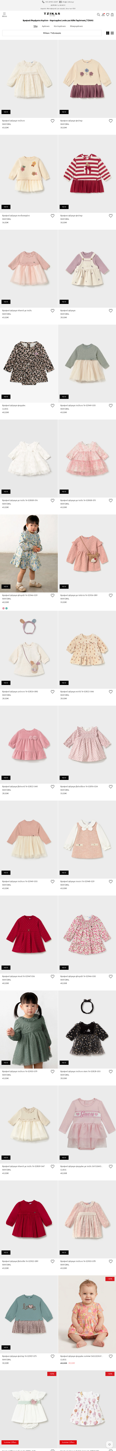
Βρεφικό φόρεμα (67, 310)
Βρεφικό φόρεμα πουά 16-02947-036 (18, 976)
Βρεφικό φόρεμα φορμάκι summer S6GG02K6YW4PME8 (82, 1356)
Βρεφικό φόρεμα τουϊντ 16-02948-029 (77, 881)
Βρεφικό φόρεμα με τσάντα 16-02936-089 (78, 595)
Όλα (35, 26)
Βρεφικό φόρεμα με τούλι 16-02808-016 (20, 500)
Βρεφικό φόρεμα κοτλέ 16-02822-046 (77, 691)
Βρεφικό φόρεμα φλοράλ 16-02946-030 (78, 976)
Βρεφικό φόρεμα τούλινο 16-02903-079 (19, 1071)
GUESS (5, 409)
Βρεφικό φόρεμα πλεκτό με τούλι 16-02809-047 (23, 1166)
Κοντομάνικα (60, 26)
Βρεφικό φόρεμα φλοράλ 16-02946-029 (19, 595)
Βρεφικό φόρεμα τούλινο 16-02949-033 (19, 881)
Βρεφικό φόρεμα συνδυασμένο (16, 215)
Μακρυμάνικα (76, 26)
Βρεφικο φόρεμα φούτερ (71, 120)
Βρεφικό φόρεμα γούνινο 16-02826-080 (20, 691)
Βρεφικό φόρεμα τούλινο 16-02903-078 (78, 1261)
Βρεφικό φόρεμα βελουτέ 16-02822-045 (20, 786)
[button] (98, 14)
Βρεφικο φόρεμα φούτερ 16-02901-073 (19, 1356)
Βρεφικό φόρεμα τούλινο (13, 120)
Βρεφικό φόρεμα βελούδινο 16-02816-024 (79, 786)
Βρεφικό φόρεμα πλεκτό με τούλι (17, 310)
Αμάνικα (45, 26)
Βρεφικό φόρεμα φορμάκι (13, 405)
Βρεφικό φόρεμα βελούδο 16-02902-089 (20, 1261)
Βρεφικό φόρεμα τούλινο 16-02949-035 (78, 405)
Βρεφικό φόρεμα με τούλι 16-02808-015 (78, 500)
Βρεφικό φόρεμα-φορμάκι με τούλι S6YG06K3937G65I (82, 1166)
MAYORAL (6, 124)
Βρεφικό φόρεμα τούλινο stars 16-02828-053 (80, 1071)
